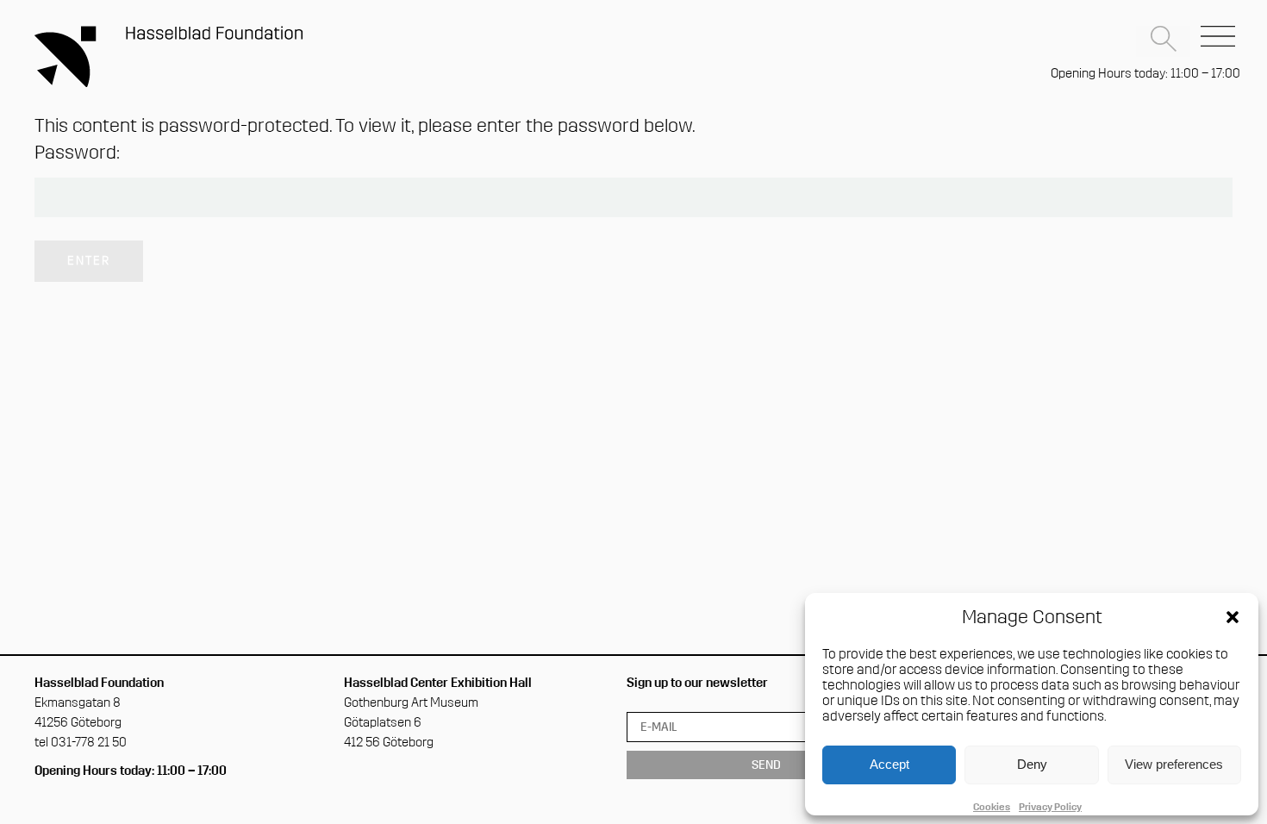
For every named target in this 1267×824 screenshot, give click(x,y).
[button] (1232, 617)
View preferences (1174, 764)
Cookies (991, 807)
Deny (1032, 764)
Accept (889, 764)
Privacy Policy (1050, 807)
